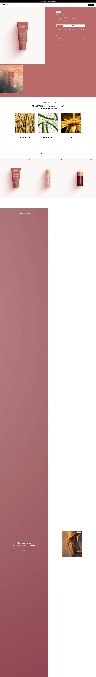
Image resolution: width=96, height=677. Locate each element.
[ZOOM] (43, 62)
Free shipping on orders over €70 (48, 1)
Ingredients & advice (60, 45)
